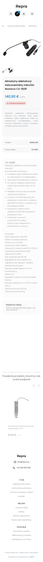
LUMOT (32, 557)
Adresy (21, 512)
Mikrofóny (33, 26)
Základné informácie (21, 484)
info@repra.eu (23, 462)
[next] (39, 385)
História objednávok (21, 516)
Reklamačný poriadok (21, 535)
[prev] (34, 385)
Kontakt (21, 496)
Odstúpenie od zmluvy (21, 539)
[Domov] (3, 26)
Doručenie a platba (21, 531)
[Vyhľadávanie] (10, 13)
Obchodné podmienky (21, 488)
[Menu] (32, 13)
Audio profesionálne (16, 26)
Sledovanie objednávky (22, 520)
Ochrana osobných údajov (21, 492)
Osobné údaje (21, 507)
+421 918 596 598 (23, 467)
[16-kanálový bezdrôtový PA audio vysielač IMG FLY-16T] (21, 414)
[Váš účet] (23, 13)
